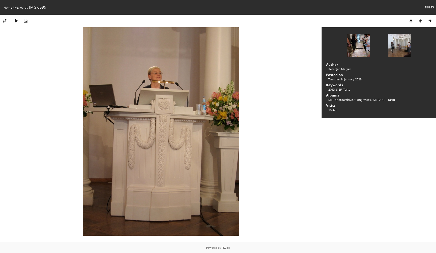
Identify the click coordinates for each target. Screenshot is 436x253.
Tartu (346, 89)
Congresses (363, 100)
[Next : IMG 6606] (430, 20)
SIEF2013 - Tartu (384, 100)
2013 (331, 89)
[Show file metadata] (25, 20)
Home (8, 7)
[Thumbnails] (411, 20)
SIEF (339, 89)
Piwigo (226, 248)
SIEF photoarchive (340, 100)
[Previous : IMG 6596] (420, 20)
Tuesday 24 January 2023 (345, 79)
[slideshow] (16, 20)
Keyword (21, 7)
